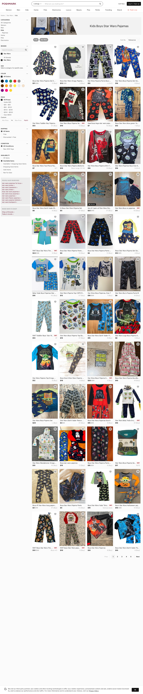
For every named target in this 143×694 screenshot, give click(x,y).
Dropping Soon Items (10, 167)
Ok (135, 690)
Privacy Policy (94, 691)
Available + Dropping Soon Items (14, 164)
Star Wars (10, 15)
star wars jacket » (8, 185)
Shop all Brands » (8, 212)
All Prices (7, 100)
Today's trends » (7, 214)
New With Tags (8, 149)
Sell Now (121, 4)
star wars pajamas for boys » (12, 183)
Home (3, 15)
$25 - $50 (7, 105)
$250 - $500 (8, 112)
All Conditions (8, 146)
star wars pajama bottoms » (12, 200)
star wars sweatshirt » (9, 187)
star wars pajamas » (9, 196)
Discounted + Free (9, 137)
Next (138, 557)
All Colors (7, 76)
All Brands (7, 57)
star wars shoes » (8, 189)
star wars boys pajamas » (11, 194)
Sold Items (7, 170)
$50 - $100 (8, 107)
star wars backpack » (9, 202)
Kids (16, 15)
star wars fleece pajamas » (11, 198)
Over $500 (7, 115)
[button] (37, 4)
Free (4, 134)
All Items (6, 131)
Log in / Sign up (133, 4)
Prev (106, 557)
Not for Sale (7, 173)
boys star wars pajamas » (11, 192)
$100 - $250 (8, 110)
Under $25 (7, 102)
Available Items (8, 161)
